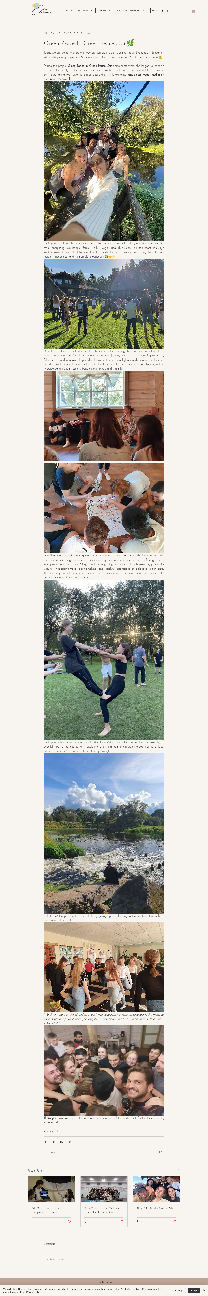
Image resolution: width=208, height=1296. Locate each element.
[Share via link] (69, 1141)
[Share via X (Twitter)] (53, 1141)
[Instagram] (162, 11)
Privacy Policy (33, 1292)
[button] (105, 10)
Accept (193, 1290)
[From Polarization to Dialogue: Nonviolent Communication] (104, 1189)
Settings (179, 1290)
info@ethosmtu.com (104, 1282)
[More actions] (162, 33)
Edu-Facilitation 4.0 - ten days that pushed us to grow (49, 1210)
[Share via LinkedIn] (61, 1141)
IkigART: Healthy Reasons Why (155, 1208)
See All (177, 1170)
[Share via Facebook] (45, 1141)
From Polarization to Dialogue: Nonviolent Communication (102, 1210)
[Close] (204, 1290)
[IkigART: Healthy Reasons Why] (156, 1189)
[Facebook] (167, 11)
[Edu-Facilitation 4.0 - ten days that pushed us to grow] (51, 1189)
